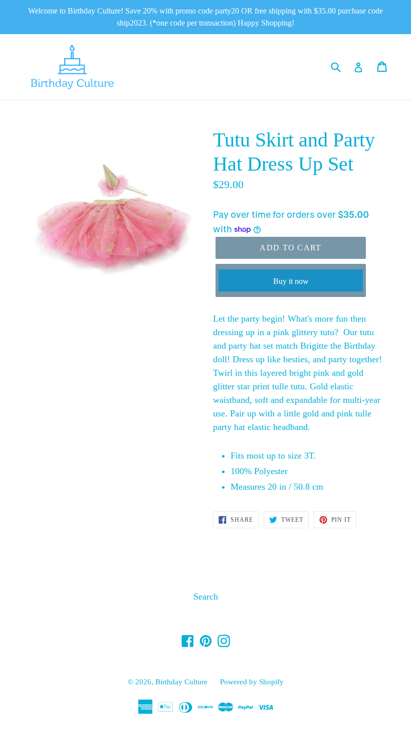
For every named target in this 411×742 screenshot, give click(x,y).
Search (205, 596)
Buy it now (291, 281)
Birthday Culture (181, 682)
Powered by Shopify (252, 682)
